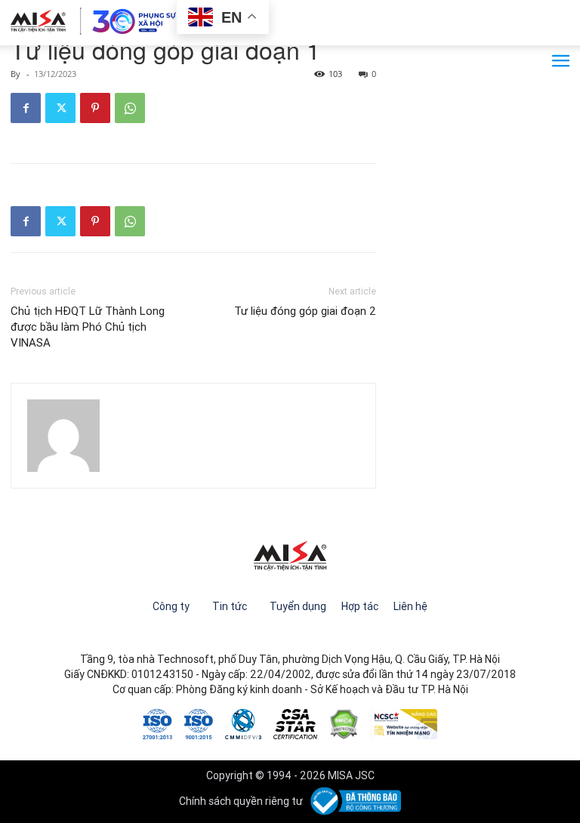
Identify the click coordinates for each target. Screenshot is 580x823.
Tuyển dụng (298, 606)
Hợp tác (359, 606)
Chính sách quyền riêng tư (241, 801)
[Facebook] (26, 108)
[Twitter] (60, 108)
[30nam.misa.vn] (94, 21)
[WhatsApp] (130, 108)
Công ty (171, 606)
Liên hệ (410, 606)
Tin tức (229, 606)
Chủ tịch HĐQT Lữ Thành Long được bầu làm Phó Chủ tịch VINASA (88, 327)
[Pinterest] (95, 108)
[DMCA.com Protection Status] (344, 722)
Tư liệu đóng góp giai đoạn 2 (305, 311)
